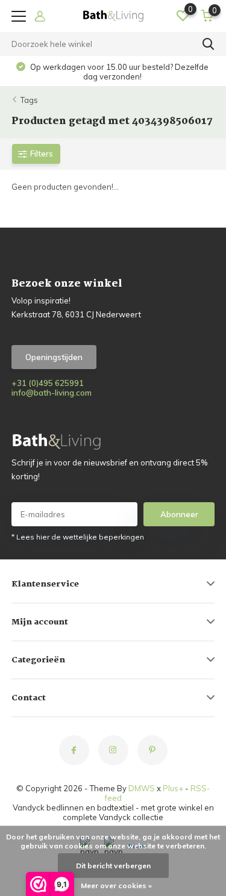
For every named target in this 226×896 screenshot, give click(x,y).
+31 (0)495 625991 (47, 383)
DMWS (141, 788)
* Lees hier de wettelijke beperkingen (77, 536)
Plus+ (173, 788)
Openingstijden (54, 357)
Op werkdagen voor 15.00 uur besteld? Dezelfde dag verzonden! (118, 71)
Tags (29, 100)
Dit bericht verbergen (113, 865)
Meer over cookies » (116, 885)
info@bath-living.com (51, 392)
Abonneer (179, 514)
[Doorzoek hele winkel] (208, 44)
